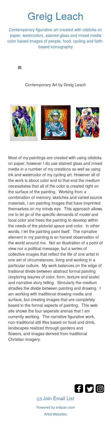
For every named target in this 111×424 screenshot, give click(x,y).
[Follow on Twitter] (90, 391)
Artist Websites (55, 414)
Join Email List (58, 398)
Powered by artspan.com (55, 407)
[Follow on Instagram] (99, 391)
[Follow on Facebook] (79, 391)
